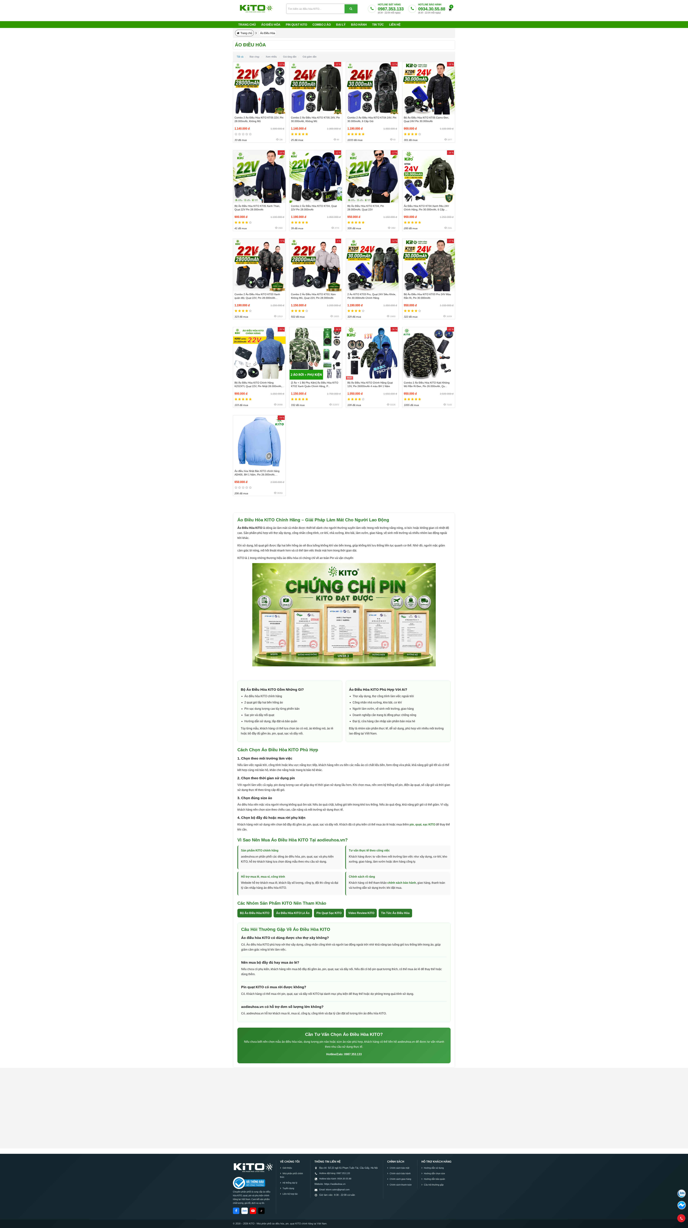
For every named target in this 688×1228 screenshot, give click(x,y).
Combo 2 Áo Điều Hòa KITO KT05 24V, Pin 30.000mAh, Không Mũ (315, 119)
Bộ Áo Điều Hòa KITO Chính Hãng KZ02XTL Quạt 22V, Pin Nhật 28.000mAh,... (259, 384)
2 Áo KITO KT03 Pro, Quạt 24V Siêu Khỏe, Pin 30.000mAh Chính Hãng (371, 296)
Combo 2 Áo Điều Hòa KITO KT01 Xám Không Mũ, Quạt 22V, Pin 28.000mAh (313, 296)
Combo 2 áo (321, 24)
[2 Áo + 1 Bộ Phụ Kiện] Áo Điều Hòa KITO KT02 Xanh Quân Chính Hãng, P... (314, 384)
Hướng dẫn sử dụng (434, 1168)
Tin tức (378, 24)
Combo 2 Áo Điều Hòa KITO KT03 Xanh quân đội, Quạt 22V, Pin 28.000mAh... (257, 296)
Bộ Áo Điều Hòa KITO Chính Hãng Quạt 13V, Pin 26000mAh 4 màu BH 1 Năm (370, 384)
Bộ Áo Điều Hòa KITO (254, 913)
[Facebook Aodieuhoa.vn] (236, 1211)
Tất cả (240, 56)
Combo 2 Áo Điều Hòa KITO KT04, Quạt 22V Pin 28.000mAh (314, 207)
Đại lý (341, 24)
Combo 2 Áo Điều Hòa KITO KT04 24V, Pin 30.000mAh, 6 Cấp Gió (371, 119)
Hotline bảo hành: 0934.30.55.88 (335, 1178)
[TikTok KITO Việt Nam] (261, 1211)
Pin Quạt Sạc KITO (328, 913)
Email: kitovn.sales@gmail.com (334, 1189)
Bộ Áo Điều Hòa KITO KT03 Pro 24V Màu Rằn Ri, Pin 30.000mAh (427, 296)
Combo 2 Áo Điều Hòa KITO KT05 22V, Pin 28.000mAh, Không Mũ (259, 119)
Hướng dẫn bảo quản (434, 1179)
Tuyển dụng (288, 1188)
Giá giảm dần (309, 56)
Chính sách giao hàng (400, 1179)
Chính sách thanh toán (401, 1185)
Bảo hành (359, 24)
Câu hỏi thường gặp (434, 1185)
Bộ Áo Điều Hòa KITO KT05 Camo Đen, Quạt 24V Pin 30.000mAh (426, 119)
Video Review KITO (361, 913)
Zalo (244, 1211)
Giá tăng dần (289, 56)
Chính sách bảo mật (399, 1168)
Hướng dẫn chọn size (434, 1173)
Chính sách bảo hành (400, 1173)
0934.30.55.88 (431, 9)
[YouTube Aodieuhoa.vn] (253, 1211)
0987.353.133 (391, 9)
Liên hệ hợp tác (290, 1194)
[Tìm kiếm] (351, 8)
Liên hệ (395, 24)
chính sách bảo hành (401, 882)
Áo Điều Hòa (270, 24)
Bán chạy (254, 56)
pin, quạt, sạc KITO (422, 824)
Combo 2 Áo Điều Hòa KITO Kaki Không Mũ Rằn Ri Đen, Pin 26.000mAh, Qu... (427, 384)
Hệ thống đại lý (290, 1183)
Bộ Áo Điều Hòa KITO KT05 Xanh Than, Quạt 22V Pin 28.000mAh (257, 207)
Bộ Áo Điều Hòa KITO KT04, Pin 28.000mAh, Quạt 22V (365, 207)
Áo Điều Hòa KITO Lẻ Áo (293, 913)
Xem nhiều (271, 56)
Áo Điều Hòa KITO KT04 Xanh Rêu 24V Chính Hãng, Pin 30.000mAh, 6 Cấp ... (426, 207)
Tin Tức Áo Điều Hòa (395, 913)
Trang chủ (247, 24)
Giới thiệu (287, 1168)
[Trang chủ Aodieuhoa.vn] (253, 1167)
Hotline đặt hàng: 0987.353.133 (334, 1173)
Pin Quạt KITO (296, 24)
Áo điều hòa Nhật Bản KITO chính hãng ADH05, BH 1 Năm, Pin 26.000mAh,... (257, 473)
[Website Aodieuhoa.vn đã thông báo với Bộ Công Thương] (249, 1183)
